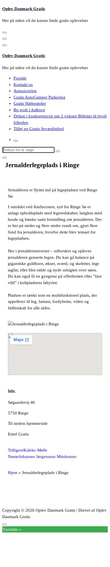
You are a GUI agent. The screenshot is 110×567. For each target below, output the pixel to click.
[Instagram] (30, 493)
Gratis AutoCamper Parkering (39, 97)
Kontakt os (23, 84)
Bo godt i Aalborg (29, 110)
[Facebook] (15, 493)
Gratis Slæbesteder (30, 103)
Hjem (12, 472)
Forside (20, 78)
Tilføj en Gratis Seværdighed (39, 128)
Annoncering (25, 91)
